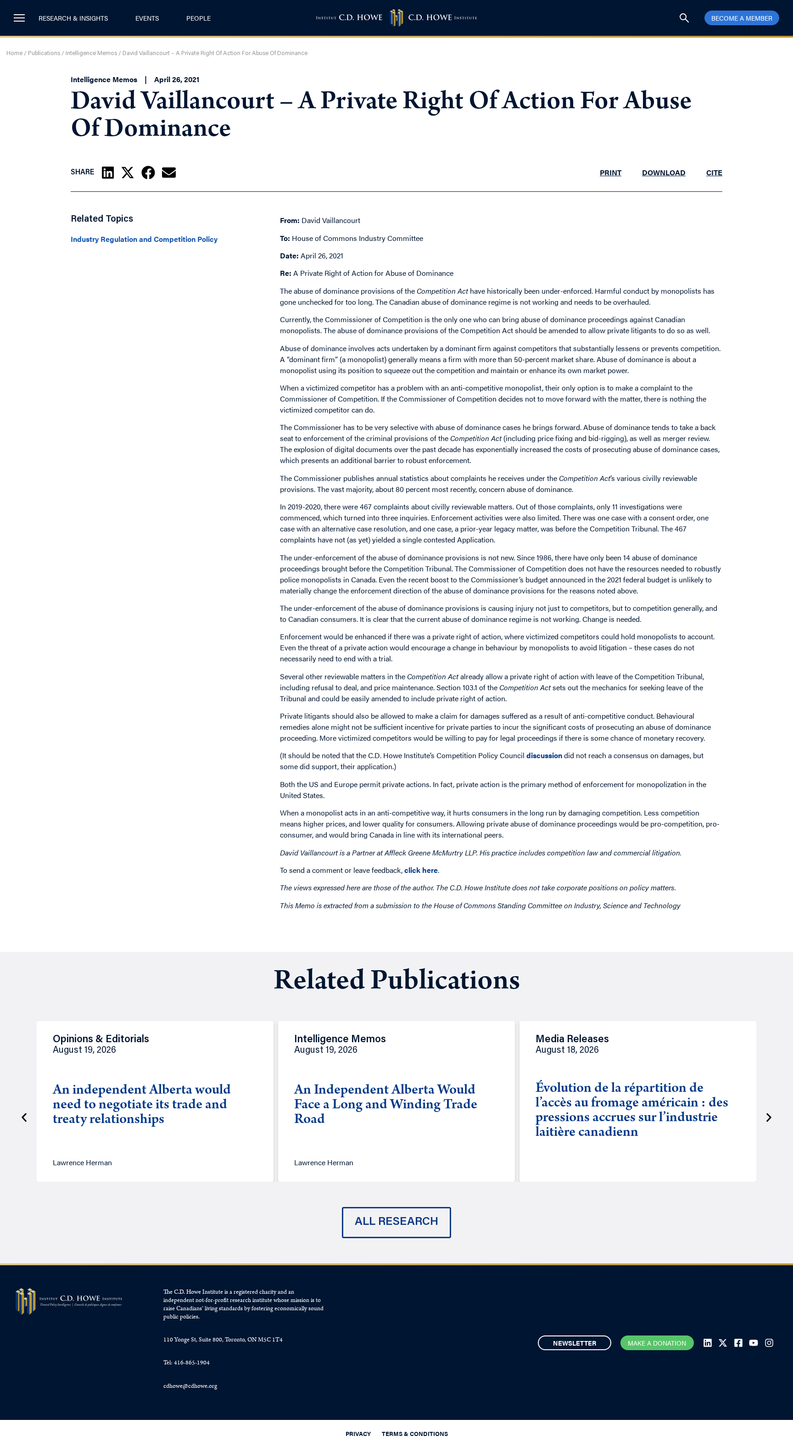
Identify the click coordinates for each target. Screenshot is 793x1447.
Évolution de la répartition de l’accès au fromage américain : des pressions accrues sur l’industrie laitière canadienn (632, 1111)
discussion (544, 755)
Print (610, 172)
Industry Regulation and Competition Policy (144, 239)
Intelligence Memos (91, 53)
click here (421, 870)
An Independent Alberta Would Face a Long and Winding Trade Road (385, 1106)
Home (14, 53)
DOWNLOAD (664, 172)
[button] (108, 172)
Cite (714, 172)
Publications (44, 53)
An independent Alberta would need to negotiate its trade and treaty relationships (142, 1106)
